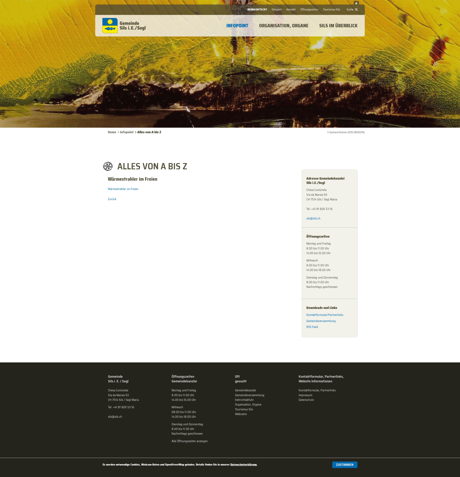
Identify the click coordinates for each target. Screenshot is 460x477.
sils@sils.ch (313, 218)
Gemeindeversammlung (321, 321)
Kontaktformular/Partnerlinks (324, 314)
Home (112, 132)
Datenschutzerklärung (243, 464)
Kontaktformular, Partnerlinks (317, 390)
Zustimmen (344, 464)
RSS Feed (312, 327)
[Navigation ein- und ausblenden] (356, 2)
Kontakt (291, 9)
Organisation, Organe (248, 404)
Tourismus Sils (331, 9)
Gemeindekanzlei (245, 390)
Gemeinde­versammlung (249, 395)
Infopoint (127, 132)
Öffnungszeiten (309, 9)
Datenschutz (306, 399)
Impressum (305, 395)
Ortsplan (277, 9)
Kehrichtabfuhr (244, 399)
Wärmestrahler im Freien (123, 189)
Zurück (112, 199)
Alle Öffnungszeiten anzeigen (190, 441)
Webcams (241, 414)
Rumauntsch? (257, 9)
